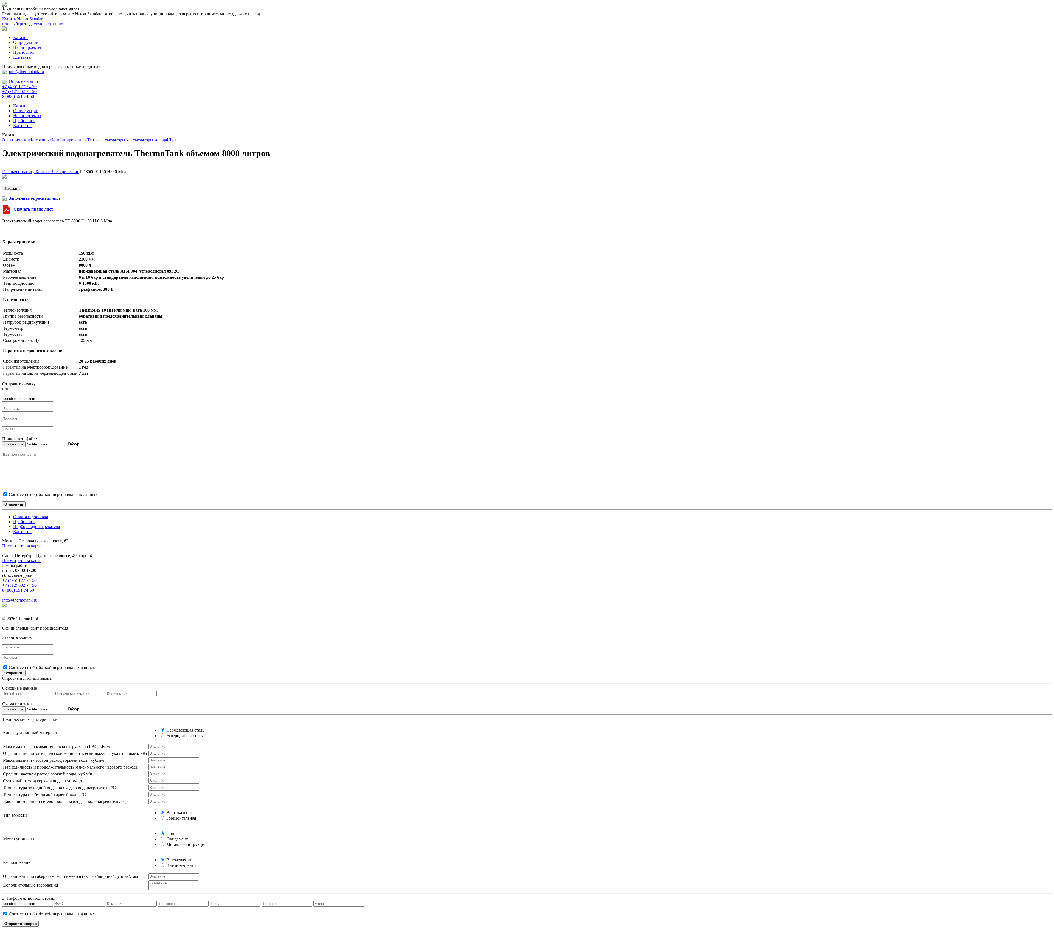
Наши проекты (27, 47)
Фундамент (176, 839)
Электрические (16, 139)
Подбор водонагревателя (36, 526)
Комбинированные (69, 139)
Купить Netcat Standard (23, 18)
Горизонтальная (180, 818)
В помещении (178, 859)
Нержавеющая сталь (184, 730)
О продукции (25, 42)
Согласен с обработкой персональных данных (51, 667)
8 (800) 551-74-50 (18, 96)
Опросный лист (23, 81)
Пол (169, 833)
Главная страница (18, 171)
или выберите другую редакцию (32, 23)
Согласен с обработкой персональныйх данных (52, 494)
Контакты (22, 57)
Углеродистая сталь (184, 735)
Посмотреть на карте (21, 545)
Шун (171, 139)
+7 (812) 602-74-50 (19, 91)
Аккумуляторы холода (146, 139)
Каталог (20, 37)
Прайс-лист (24, 52)
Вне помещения (180, 865)
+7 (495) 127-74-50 (19, 86)
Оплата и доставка (30, 516)
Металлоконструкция (185, 844)
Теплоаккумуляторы (106, 139)
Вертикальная (178, 812)
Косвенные (41, 139)
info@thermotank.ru (26, 71)
